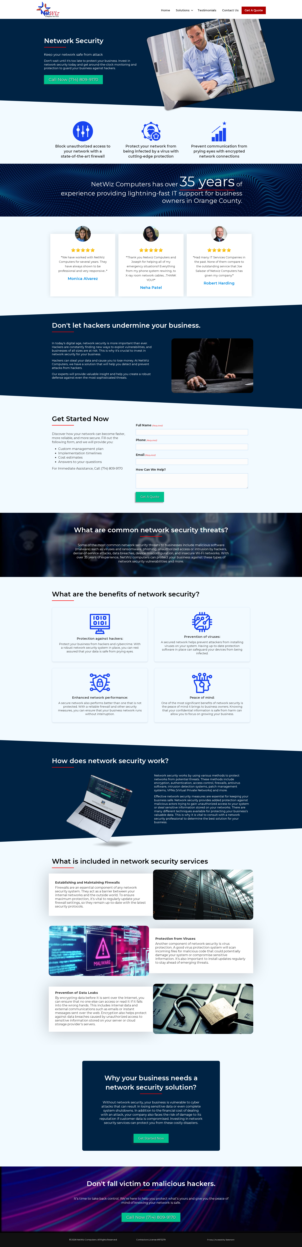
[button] (192, 10)
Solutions (183, 10)
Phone (146, 440)
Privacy (210, 1240)
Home (165, 10)
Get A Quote (254, 10)
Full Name (149, 425)
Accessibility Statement (224, 1240)
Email (146, 455)
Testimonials (207, 10)
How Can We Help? (151, 469)
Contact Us (230, 10)
